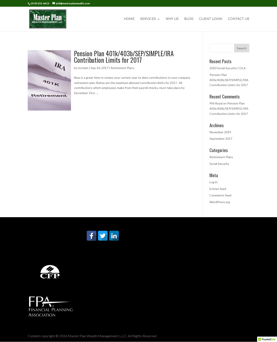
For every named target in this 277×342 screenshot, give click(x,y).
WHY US (172, 19)
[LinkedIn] (114, 236)
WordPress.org (219, 202)
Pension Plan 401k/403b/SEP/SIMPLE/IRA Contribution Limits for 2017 (124, 56)
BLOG (188, 19)
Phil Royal (215, 103)
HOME (129, 19)
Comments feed (220, 195)
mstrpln (83, 68)
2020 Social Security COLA (227, 68)
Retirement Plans (122, 68)
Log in (213, 182)
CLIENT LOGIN (210, 19)
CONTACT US (238, 19)
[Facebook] (91, 236)
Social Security (219, 163)
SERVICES (148, 19)
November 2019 (220, 132)
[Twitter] (103, 236)
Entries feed (217, 189)
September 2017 (220, 138)
